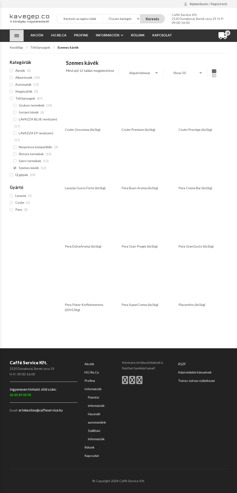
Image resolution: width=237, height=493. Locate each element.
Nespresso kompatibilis (35, 147)
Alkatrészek (23, 77)
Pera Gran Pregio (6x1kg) (140, 246)
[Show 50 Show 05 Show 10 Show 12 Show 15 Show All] (185, 72)
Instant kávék (29, 112)
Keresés (152, 19)
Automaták (23, 84)
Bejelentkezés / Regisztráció (208, 4)
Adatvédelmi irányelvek (195, 372)
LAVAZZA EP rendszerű (36, 133)
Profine (81, 35)
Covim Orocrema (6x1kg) (82, 130)
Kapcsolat (162, 35)
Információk (108, 35)
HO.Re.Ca (58, 35)
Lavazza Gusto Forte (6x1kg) (85, 188)
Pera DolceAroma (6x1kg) (83, 246)
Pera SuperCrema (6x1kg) (140, 305)
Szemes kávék (29, 168)
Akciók (37, 35)
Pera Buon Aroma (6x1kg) (140, 188)
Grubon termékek (31, 105)
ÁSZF (182, 364)
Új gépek (21, 175)
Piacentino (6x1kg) (191, 305)
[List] (214, 75)
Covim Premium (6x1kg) (138, 130)
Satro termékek (30, 161)
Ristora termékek (31, 154)
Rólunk (138, 35)
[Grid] (214, 71)
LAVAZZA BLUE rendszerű (38, 119)
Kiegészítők (23, 91)
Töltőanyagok (40, 47)
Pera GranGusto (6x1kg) (196, 246)
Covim (19, 202)
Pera (18, 209)
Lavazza (20, 196)
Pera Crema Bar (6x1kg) (195, 188)
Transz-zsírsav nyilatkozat (196, 381)
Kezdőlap (16, 47)
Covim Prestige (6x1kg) (195, 130)
